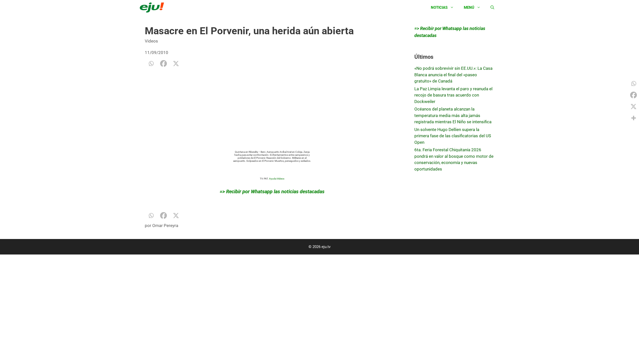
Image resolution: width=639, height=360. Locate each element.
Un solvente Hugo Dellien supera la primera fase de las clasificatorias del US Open (452, 136)
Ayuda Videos (276, 178)
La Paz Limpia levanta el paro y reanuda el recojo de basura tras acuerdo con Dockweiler (453, 95)
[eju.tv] (153, 7)
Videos (151, 41)
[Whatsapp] (151, 63)
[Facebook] (163, 63)
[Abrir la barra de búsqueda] (492, 7)
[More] (633, 118)
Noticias (439, 7)
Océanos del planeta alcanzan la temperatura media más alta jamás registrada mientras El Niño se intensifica (452, 115)
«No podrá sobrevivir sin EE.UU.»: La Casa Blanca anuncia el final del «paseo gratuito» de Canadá (453, 75)
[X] (176, 63)
